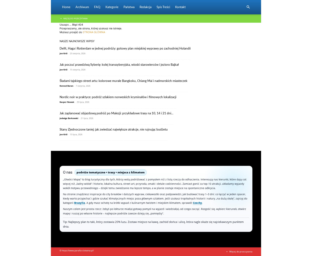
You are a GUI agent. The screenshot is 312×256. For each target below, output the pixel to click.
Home (66, 7)
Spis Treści (163, 7)
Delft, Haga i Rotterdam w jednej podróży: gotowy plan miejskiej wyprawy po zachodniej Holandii (125, 48)
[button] (248, 7)
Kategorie (111, 7)
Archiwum (82, 7)
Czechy (197, 203)
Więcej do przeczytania (75, 18)
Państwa (129, 7)
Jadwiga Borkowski (69, 118)
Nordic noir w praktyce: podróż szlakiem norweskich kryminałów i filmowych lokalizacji (118, 97)
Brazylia (79, 203)
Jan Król (63, 53)
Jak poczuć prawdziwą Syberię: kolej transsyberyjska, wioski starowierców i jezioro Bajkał (119, 64)
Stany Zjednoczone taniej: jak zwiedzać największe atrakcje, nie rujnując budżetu (114, 129)
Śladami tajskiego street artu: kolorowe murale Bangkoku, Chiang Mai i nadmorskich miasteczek (123, 80)
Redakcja (145, 7)
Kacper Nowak (67, 102)
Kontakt (180, 7)
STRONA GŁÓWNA (94, 32)
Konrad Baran (66, 85)
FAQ (97, 7)
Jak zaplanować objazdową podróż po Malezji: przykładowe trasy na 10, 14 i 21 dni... (116, 113)
